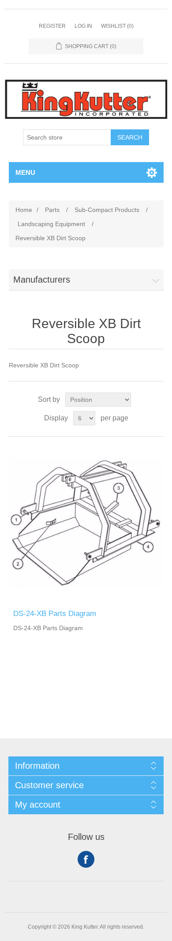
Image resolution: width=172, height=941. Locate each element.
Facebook (86, 859)
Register (52, 26)
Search (129, 137)
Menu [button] (25, 172)
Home (23, 209)
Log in (83, 26)
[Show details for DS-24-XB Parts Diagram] (86, 523)
